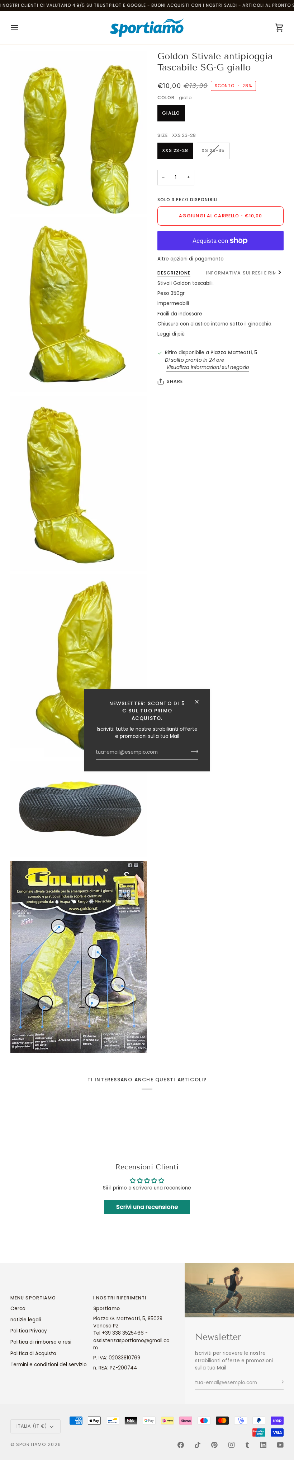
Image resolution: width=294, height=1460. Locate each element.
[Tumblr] (247, 1445)
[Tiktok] (197, 1445)
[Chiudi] (200, 702)
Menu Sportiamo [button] (33, 1298)
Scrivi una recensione (147, 1207)
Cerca (17, 1308)
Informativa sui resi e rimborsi (249, 273)
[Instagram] (231, 1445)
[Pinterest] (214, 1445)
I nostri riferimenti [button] (120, 1298)
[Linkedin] (263, 1445)
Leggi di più (171, 334)
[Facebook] (180, 1445)
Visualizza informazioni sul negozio (207, 367)
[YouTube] (280, 1445)
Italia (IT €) (31, 1426)
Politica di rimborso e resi (40, 1342)
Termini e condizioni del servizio (48, 1364)
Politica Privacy (28, 1330)
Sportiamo (31, 1444)
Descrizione (173, 273)
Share (175, 381)
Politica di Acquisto (33, 1353)
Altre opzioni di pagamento (190, 258)
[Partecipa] (192, 751)
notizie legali (25, 1319)
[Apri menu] (21, 27)
